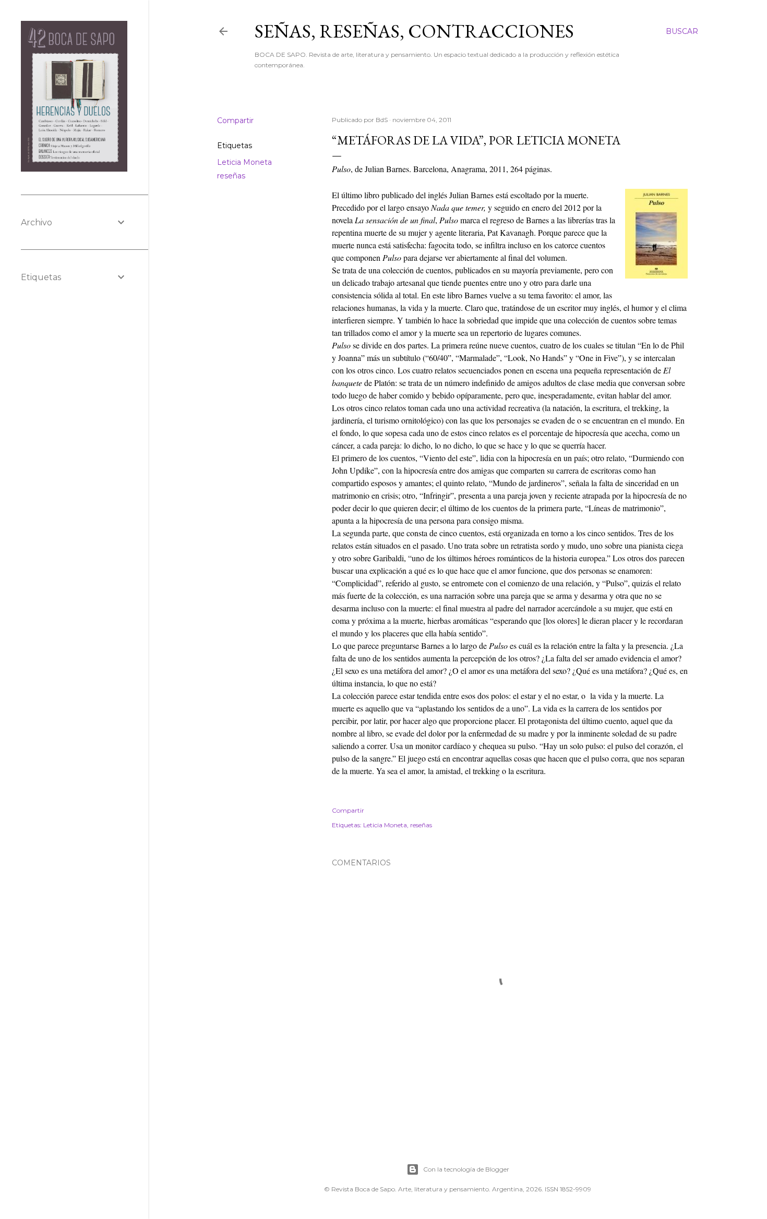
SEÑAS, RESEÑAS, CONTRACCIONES (414, 31)
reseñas (231, 175)
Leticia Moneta (244, 162)
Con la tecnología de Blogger (466, 1169)
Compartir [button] (235, 120)
